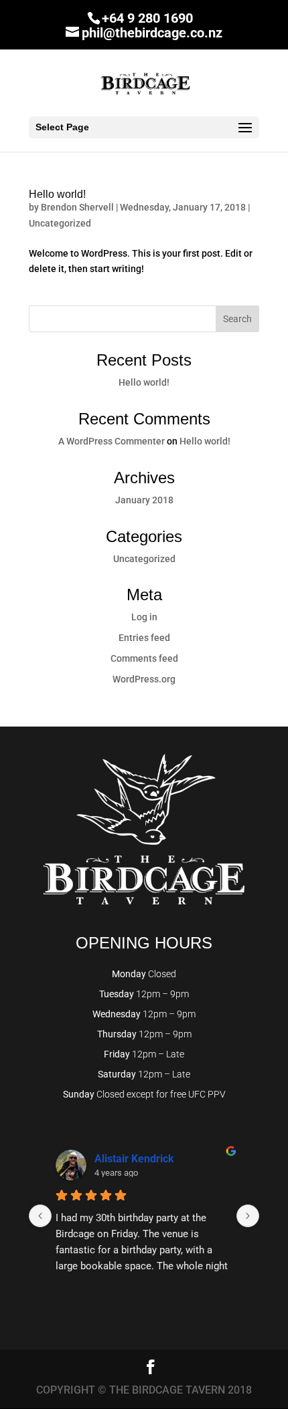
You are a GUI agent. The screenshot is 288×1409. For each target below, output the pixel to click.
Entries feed (144, 637)
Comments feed (144, 658)
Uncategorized (60, 223)
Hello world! (57, 194)
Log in (144, 617)
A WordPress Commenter (111, 441)
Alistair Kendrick (134, 1159)
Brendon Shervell (77, 207)
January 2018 (144, 500)
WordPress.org (144, 679)
